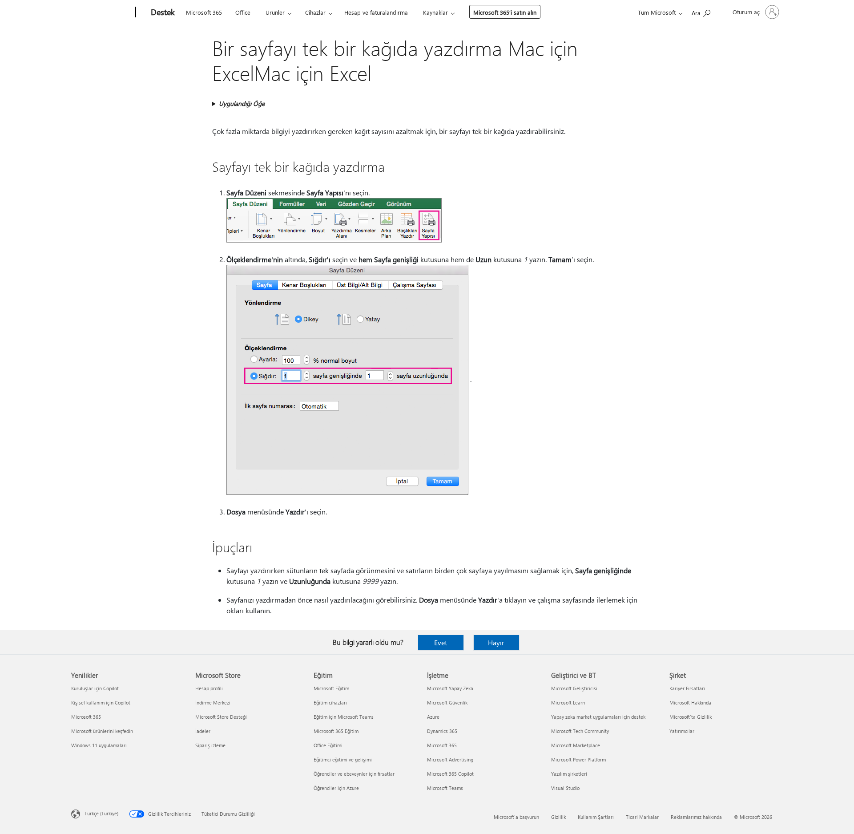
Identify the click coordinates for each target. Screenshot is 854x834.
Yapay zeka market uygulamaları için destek (598, 716)
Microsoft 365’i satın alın (504, 12)
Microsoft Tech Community (580, 731)
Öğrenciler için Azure (336, 788)
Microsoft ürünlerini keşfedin (102, 731)
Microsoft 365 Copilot (450, 773)
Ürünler (275, 12)
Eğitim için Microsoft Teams (344, 716)
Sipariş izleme (210, 745)
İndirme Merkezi (212, 702)
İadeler (202, 731)
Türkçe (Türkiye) (101, 813)
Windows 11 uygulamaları (99, 745)
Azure (433, 716)
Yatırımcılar (681, 731)
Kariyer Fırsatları (687, 688)
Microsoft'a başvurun (516, 817)
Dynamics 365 (442, 731)
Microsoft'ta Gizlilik (690, 716)
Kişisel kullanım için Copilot (100, 702)
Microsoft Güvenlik (447, 702)
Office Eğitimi (328, 745)
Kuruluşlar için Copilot (95, 688)
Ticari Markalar (642, 817)
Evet (440, 642)
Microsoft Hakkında (690, 702)
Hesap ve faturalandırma (376, 12)
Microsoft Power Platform (578, 759)
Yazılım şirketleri (569, 773)
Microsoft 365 (204, 12)
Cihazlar (315, 12)
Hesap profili (209, 688)
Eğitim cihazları (330, 702)
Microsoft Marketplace (575, 745)
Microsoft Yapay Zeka (450, 688)
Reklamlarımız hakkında (696, 817)
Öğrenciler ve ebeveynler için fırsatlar (354, 773)
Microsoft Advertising (450, 759)
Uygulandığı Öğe (242, 103)
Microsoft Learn (568, 702)
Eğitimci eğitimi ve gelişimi (343, 759)
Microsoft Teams (445, 788)
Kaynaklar (435, 12)
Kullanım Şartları (596, 817)
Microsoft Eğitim (331, 688)
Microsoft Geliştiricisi (574, 688)
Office (242, 12)
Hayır (496, 642)
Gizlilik (558, 817)
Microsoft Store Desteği (221, 716)
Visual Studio (565, 788)
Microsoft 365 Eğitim (336, 731)
